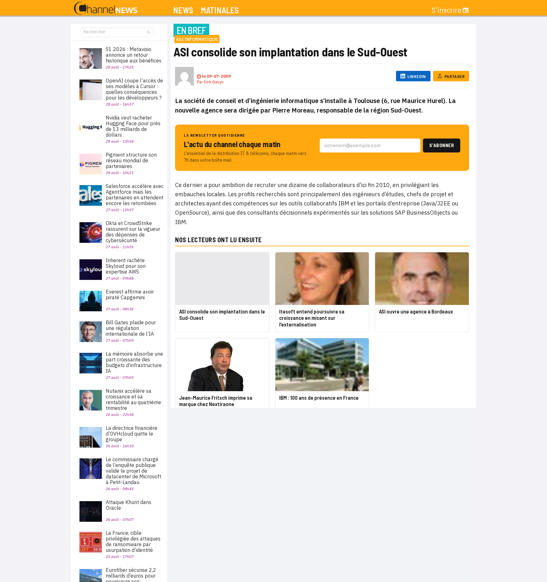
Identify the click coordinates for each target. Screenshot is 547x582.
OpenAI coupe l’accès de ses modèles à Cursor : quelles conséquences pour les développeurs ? (134, 89)
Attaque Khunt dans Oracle (128, 505)
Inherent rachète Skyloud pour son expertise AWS (126, 266)
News (183, 10)
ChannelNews (105, 8)
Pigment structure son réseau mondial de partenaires (131, 160)
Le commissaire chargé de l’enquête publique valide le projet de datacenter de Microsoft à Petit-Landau (133, 470)
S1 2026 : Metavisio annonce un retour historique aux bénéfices (133, 55)
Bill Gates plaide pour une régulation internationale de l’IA (131, 328)
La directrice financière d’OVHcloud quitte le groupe (131, 434)
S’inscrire (447, 10)
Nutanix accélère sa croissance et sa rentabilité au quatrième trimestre (133, 399)
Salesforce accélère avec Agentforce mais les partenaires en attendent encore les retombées (135, 194)
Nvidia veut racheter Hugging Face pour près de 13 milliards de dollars (133, 126)
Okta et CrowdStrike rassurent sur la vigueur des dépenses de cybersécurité (133, 231)
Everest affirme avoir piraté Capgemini (130, 294)
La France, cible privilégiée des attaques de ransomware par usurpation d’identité (133, 541)
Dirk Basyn (213, 82)
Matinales (220, 10)
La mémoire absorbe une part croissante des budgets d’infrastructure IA (134, 362)
